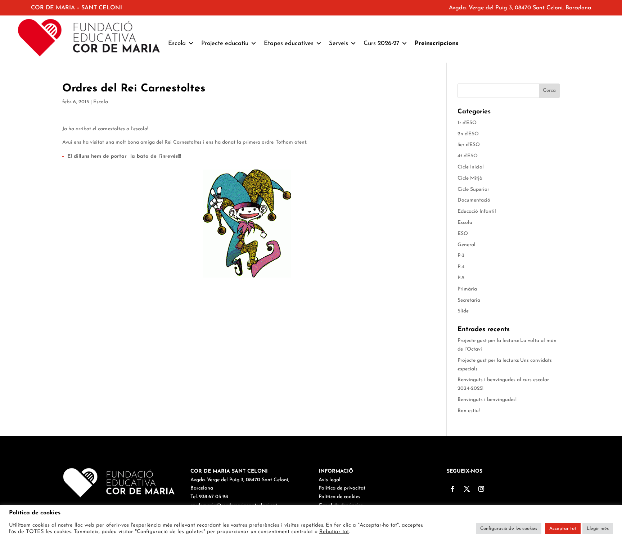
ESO (463, 233)
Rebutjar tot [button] (334, 532)
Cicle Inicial (471, 167)
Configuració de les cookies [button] (508, 528)
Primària (467, 289)
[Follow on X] (467, 489)
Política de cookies (339, 497)
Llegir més (598, 528)
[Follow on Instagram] (481, 489)
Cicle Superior (473, 189)
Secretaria (469, 300)
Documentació (474, 200)
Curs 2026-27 (381, 43)
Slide (463, 311)
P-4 (461, 267)
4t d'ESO (468, 156)
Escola (100, 102)
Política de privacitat (342, 488)
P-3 (461, 255)
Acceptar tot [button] (562, 528)
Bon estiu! (469, 411)
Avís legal (330, 480)
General (466, 245)
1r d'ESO (467, 123)
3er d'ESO (469, 145)
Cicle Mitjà (470, 178)
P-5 (461, 278)
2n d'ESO (468, 134)
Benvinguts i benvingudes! (487, 399)
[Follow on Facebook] (452, 489)
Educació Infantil (477, 211)
